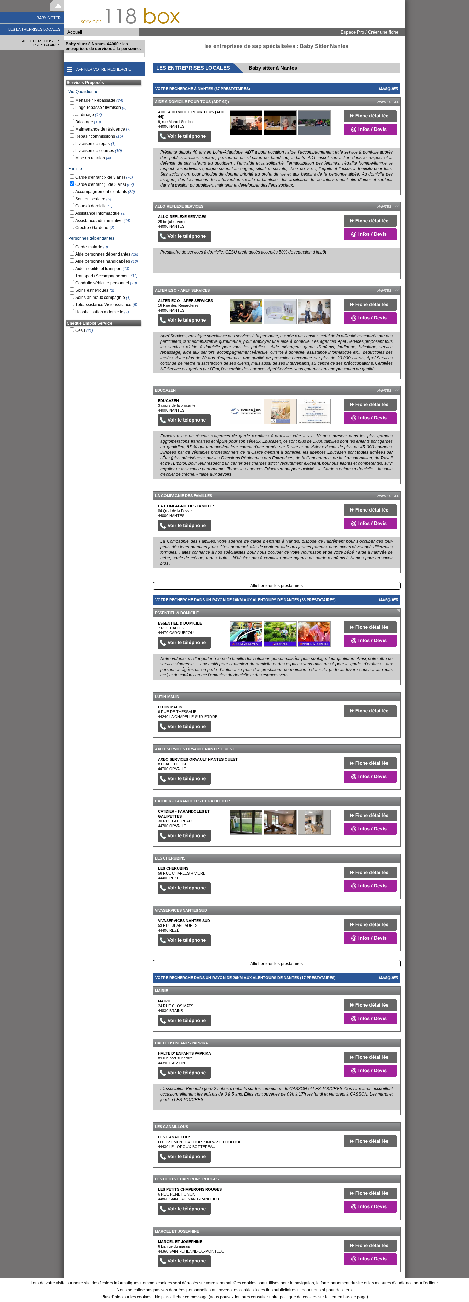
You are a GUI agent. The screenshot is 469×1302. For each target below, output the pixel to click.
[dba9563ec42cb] (246, 634)
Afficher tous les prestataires (276, 585)
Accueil (74, 32)
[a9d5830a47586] (246, 822)
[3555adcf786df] (246, 411)
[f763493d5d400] (246, 311)
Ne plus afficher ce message (181, 1296)
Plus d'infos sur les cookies (126, 1296)
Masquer (388, 89)
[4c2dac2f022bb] (246, 122)
